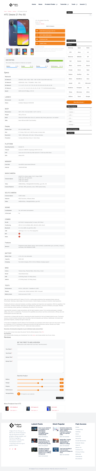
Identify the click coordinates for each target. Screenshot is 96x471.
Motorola (70, 56)
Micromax (79, 92)
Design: (8, 382)
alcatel (70, 83)
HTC (43, 332)
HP (88, 56)
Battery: (8, 379)
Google (70, 70)
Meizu (70, 78)
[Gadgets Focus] (13, 5)
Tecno (79, 96)
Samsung (70, 47)
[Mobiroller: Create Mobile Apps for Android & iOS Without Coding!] (56, 441)
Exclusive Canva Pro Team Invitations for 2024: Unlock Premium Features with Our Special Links (66, 431)
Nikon (70, 65)
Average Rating (9, 393)
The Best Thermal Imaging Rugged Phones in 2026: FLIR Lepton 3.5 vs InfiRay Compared (44, 451)
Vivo (88, 74)
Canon (88, 61)
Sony (79, 52)
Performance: (9, 389)
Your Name (9, 349)
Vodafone (70, 87)
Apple (79, 47)
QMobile (79, 56)
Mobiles (42, 23)
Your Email (9, 353)
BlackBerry (79, 78)
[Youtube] (15, 449)
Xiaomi (88, 65)
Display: (8, 386)
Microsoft (87, 83)
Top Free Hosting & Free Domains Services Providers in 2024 (66, 450)
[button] (83, 4)
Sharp (70, 92)
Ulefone (71, 96)
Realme (70, 74)
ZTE (79, 83)
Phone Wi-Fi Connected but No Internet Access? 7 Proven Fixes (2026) (44, 441)
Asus (88, 78)
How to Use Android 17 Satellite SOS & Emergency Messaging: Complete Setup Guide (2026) (44, 431)
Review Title (9, 357)
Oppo (88, 70)
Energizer (79, 87)
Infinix (88, 92)
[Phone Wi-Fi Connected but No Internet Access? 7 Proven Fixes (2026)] (34, 441)
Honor (79, 70)
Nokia (87, 47)
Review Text (9, 361)
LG (88, 52)
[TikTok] (12, 449)
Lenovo (79, 65)
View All (74, 44)
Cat (88, 87)
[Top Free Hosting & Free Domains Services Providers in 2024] (56, 450)
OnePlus (79, 74)
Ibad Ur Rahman (43, 436)
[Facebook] (9, 449)
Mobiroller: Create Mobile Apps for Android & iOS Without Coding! (65, 441)
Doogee (88, 96)
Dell (70, 61)
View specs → (13, 410)
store (34, 335)
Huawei (79, 61)
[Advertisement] (79, 26)
